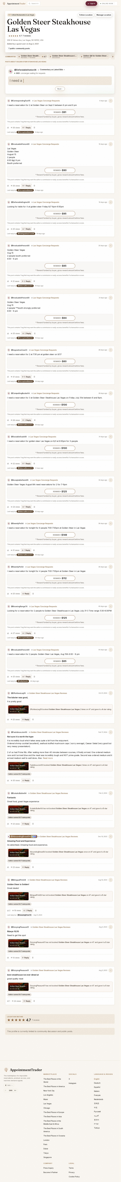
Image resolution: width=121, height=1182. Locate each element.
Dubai (45, 1149)
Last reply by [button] (25, 132)
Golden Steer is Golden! (18, 884)
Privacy (72, 1172)
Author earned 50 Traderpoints (19, 774)
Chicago (46, 1108)
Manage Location (104, 15)
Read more (48, 758)
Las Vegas (47, 1104)
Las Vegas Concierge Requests (47, 101)
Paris (45, 1144)
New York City (48, 1091)
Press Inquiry (48, 1168)
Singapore (47, 1157)
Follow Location (86, 15)
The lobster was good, (17, 697)
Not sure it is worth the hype (20, 736)
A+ (15, 1090)
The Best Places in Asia (52, 1116)
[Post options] (111, 101)
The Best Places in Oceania (54, 1136)
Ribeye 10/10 (13, 931)
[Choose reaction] (8, 127)
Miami (45, 1099)
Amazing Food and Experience (21, 841)
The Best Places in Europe (53, 1112)
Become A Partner (50, 1172)
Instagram (72, 1083)
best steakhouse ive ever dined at (23, 975)
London (46, 1140)
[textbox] (60, 81)
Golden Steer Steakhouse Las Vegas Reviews (48, 693)
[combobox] (35, 3)
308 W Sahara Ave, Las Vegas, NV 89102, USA (25, 40)
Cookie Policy (74, 1177)
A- (6, 1090)
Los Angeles (48, 1095)
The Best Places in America (54, 1086)
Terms (71, 1168)
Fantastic (11, 797)
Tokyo (46, 1153)
